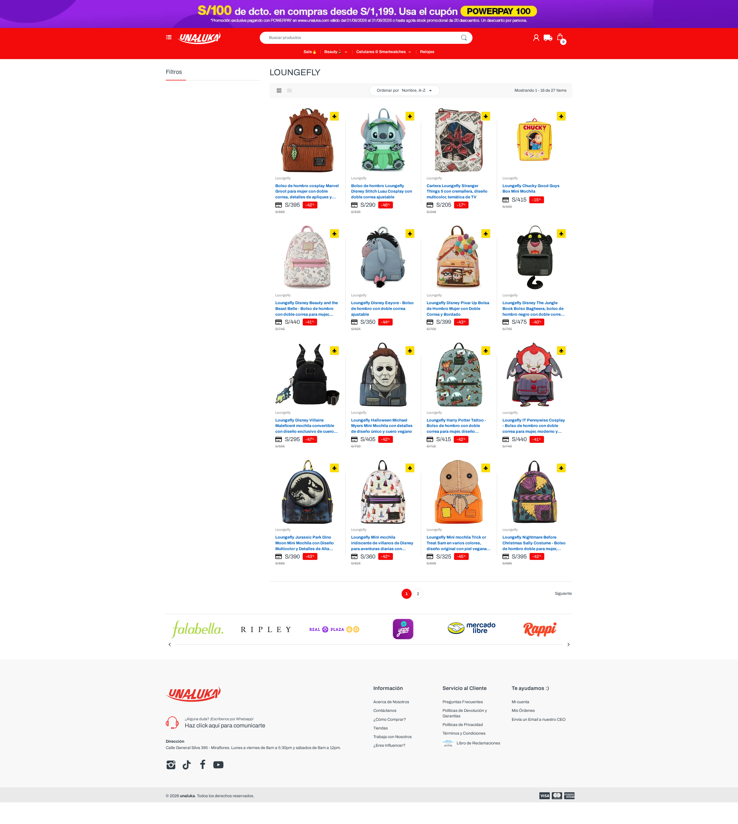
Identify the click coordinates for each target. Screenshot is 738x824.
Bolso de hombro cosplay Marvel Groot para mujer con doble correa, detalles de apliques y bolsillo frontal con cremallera (307, 192)
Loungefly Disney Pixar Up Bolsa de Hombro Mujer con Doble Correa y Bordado (458, 308)
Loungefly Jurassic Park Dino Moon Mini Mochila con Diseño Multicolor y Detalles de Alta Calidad (304, 543)
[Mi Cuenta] (536, 37)
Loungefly (283, 178)
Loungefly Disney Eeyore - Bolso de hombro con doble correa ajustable (382, 308)
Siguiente (563, 593)
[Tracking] (548, 37)
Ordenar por (388, 90)
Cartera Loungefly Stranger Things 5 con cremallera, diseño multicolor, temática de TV (457, 191)
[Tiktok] (187, 765)
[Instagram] (171, 765)
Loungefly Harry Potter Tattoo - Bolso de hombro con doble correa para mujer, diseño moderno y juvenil (456, 426)
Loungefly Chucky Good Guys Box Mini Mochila (531, 189)
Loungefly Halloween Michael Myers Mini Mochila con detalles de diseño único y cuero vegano (382, 426)
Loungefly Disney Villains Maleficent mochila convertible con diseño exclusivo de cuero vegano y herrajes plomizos (304, 426)
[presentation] (169, 644)
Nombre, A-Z (414, 90)
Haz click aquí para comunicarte (225, 725)
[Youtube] (218, 765)
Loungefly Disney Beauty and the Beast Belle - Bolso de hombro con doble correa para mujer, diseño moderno (306, 309)
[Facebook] (202, 765)
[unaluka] (199, 37)
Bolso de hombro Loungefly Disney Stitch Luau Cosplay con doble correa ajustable (381, 191)
